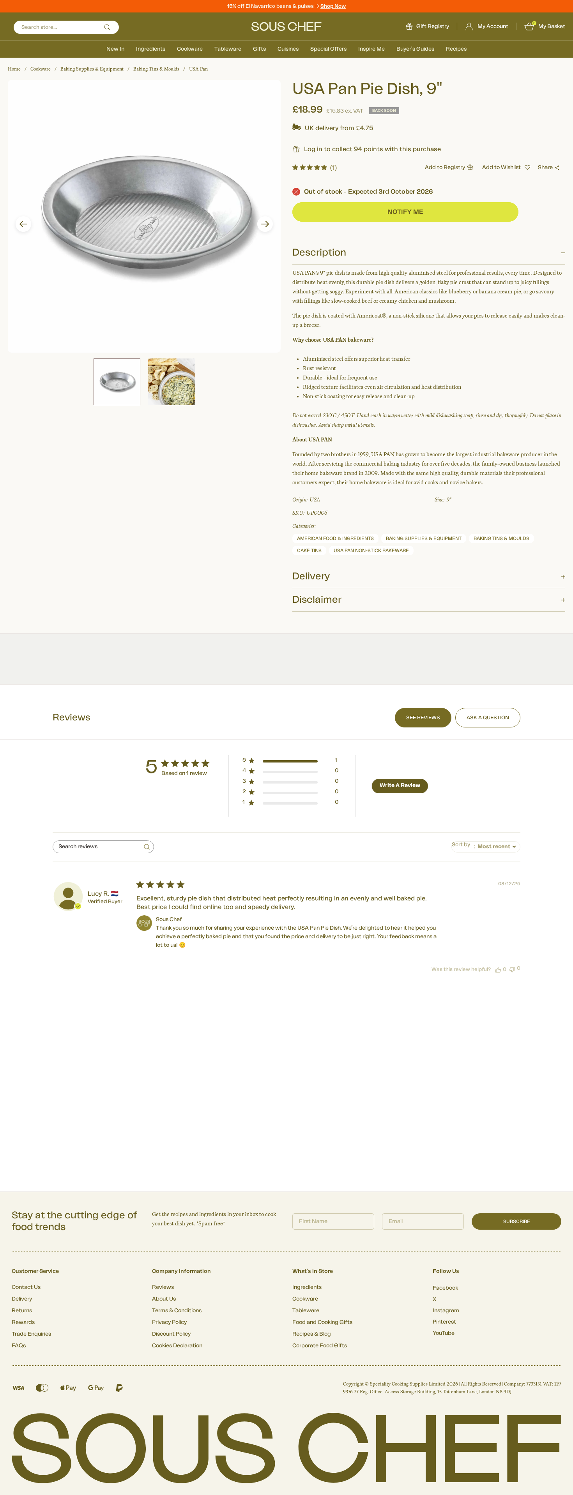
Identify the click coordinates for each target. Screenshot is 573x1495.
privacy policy (404, 834)
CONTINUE (362, 812)
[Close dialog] (428, 681)
